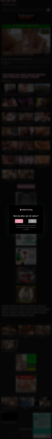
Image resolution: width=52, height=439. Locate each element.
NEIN (32, 221)
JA (19, 221)
